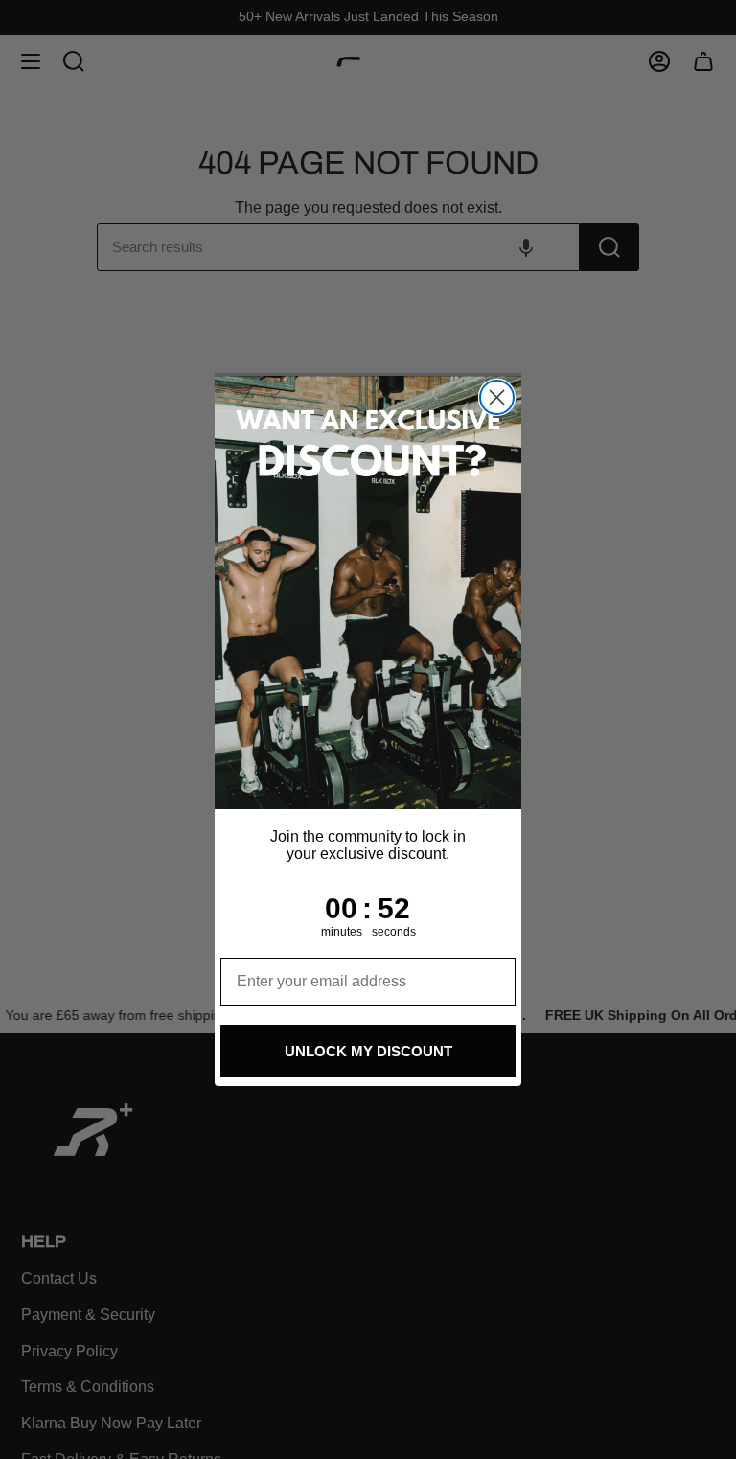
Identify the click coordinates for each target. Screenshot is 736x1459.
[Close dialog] (497, 397)
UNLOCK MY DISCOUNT (368, 1051)
